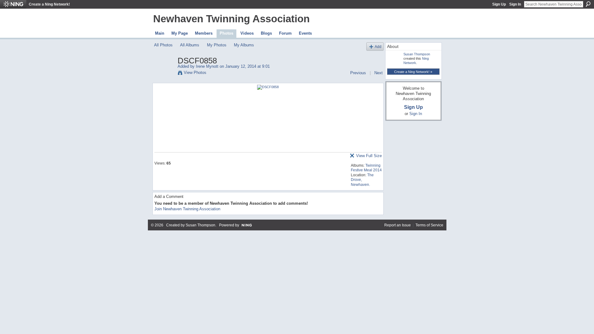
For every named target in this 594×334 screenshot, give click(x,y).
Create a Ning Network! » (413, 72)
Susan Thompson (416, 54)
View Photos (195, 72)
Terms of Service (429, 225)
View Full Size (369, 155)
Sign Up (499, 4)
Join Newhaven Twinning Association (187, 209)
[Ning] (13, 4)
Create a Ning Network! (49, 4)
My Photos (216, 45)
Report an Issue (397, 225)
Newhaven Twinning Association (231, 18)
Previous (358, 73)
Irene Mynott (207, 66)
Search (588, 4)
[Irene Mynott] (164, 73)
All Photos (163, 45)
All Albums (189, 45)
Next (378, 73)
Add (378, 47)
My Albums (244, 45)
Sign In (515, 4)
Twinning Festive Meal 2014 (366, 168)
